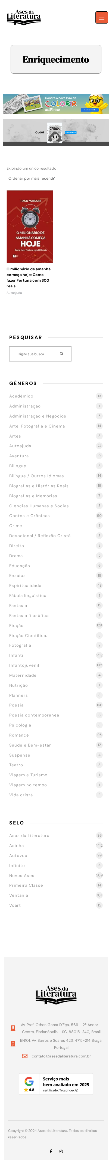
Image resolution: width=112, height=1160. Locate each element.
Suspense (19, 755)
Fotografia (20, 645)
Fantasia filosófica (29, 615)
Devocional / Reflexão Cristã (40, 535)
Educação (19, 566)
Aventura (19, 456)
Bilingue (17, 466)
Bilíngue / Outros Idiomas (36, 476)
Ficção (16, 625)
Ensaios (17, 575)
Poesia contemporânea (34, 715)
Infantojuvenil (24, 665)
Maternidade (23, 675)
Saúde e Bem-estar (30, 745)
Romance (19, 735)
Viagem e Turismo (28, 775)
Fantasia (18, 605)
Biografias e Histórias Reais (39, 486)
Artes (15, 436)
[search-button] (61, 354)
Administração (25, 406)
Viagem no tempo (28, 785)
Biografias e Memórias (33, 496)
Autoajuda (20, 446)
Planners (18, 695)
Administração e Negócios (37, 416)
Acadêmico (21, 396)
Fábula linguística (27, 595)
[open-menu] (101, 17)
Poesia (16, 705)
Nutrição (18, 685)
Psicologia (20, 725)
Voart (15, 905)
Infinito (17, 865)
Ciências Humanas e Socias (39, 506)
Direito (16, 545)
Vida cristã (21, 795)
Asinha (16, 845)
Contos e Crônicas (29, 515)
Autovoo (18, 855)
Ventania (18, 895)
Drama (16, 555)
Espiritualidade (25, 585)
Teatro (16, 765)
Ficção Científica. (28, 635)
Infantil (16, 655)
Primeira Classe (26, 885)
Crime (15, 525)
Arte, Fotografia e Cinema (37, 426)
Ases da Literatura (29, 835)
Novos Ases (22, 875)
